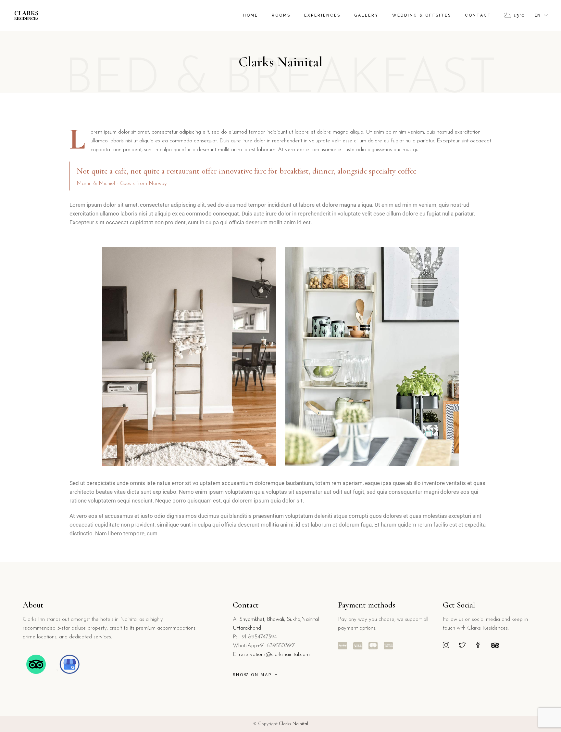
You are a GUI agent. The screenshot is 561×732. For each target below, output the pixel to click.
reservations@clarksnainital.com (274, 654)
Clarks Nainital (293, 724)
